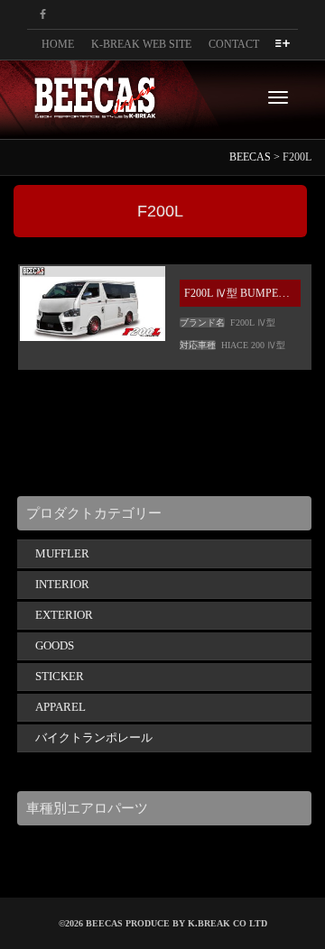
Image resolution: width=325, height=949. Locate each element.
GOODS (54, 645)
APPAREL (60, 707)
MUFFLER (62, 553)
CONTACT (234, 44)
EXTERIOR (64, 615)
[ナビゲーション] (278, 97)
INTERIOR (62, 584)
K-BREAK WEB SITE (141, 44)
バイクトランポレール (94, 737)
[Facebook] (43, 15)
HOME (58, 44)
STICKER (59, 676)
